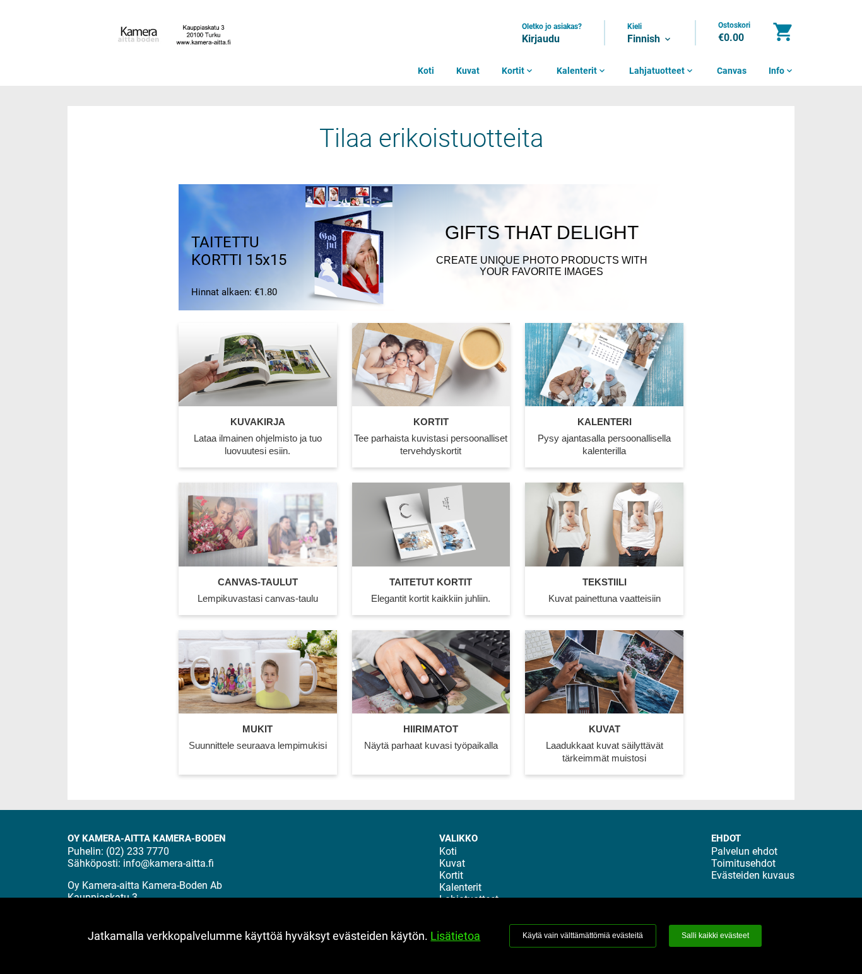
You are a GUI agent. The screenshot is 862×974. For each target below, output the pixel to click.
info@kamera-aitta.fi (168, 863)
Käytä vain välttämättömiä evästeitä (583, 935)
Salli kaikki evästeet (715, 935)
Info (781, 71)
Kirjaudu (541, 39)
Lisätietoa (455, 935)
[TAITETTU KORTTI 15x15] (349, 247)
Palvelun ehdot (744, 851)
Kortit (518, 71)
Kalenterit (582, 71)
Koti (426, 71)
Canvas (732, 71)
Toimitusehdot (743, 863)
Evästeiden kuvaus (752, 875)
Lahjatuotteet (662, 71)
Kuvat (468, 71)
